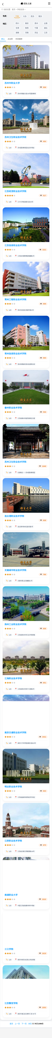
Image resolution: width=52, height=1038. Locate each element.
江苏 (45, 33)
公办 (24, 16)
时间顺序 (19, 39)
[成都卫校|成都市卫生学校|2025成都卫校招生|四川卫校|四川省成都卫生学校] (26, 3)
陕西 (27, 28)
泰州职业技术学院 (13, 408)
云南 (45, 23)
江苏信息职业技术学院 (15, 245)
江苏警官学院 (11, 1003)
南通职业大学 (11, 895)
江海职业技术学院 (13, 678)
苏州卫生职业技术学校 (15, 137)
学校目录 (20, 9)
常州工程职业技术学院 (15, 299)
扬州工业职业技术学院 (15, 624)
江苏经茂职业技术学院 (15, 191)
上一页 (17, 1024)
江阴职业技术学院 (13, 841)
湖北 (45, 28)
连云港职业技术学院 (14, 516)
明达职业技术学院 (13, 786)
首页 (13, 9)
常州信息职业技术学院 (15, 353)
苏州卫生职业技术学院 (15, 462)
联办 (40, 16)
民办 (32, 16)
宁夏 (36, 28)
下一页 (24, 1024)
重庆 (27, 23)
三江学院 (9, 949)
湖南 (17, 33)
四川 (17, 23)
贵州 (36, 23)
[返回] (2, 4)
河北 (36, 33)
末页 (30, 1024)
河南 (27, 33)
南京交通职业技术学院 (15, 732)
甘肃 (17, 28)
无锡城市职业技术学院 (15, 570)
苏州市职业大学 (12, 83)
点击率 (10, 39)
